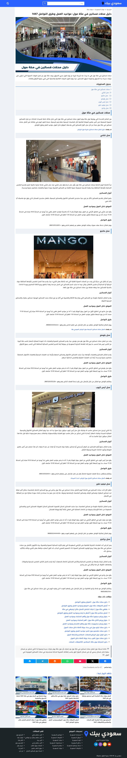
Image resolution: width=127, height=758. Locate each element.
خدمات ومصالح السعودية (74, 745)
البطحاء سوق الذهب (36, 745)
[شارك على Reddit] (55, 661)
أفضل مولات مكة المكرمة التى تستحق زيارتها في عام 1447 (96, 697)
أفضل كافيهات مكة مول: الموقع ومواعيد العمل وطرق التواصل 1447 (64, 721)
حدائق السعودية (76, 743)
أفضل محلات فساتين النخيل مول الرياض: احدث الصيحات (88, 478)
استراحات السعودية (75, 735)
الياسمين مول (19, 743)
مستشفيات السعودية (56, 743)
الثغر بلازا (20, 740)
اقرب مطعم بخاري (37, 735)
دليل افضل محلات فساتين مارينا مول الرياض (91, 129)
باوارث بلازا (20, 737)
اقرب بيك (39, 740)
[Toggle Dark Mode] (7, 3)
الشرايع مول (19, 735)
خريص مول (20, 745)
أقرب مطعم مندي (37, 743)
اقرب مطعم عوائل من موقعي (33, 737)
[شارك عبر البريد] (80, 661)
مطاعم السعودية (57, 745)
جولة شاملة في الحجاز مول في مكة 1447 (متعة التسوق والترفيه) (31, 697)
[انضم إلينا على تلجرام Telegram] (96, 744)
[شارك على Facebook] (105, 661)
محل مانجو (106, 95)
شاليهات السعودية (75, 748)
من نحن (21, 751)
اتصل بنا (21, 748)
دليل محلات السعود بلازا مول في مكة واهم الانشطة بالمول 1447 (65, 697)
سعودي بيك (117, 756)
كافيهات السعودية (56, 737)
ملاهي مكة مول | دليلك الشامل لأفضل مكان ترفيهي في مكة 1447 (32, 721)
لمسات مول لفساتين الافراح (34, 751)
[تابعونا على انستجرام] (100, 744)
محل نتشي (106, 92)
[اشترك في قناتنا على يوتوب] (109, 744)
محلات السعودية (57, 740)
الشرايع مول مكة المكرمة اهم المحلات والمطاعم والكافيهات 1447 (99, 721)
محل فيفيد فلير (104, 105)
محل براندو (106, 108)
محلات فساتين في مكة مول (101, 89)
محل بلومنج (106, 98)
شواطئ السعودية (57, 735)
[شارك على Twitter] (92, 661)
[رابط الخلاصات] (105, 744)
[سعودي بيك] (102, 734)
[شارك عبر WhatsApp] (67, 661)
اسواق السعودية (76, 737)
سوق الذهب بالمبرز (36, 748)
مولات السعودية (57, 748)
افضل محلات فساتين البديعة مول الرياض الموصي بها (88, 329)
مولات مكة (90, 9)
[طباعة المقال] (29, 661)
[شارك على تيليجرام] (42, 661)
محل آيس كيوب (104, 102)
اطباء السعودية (76, 740)
